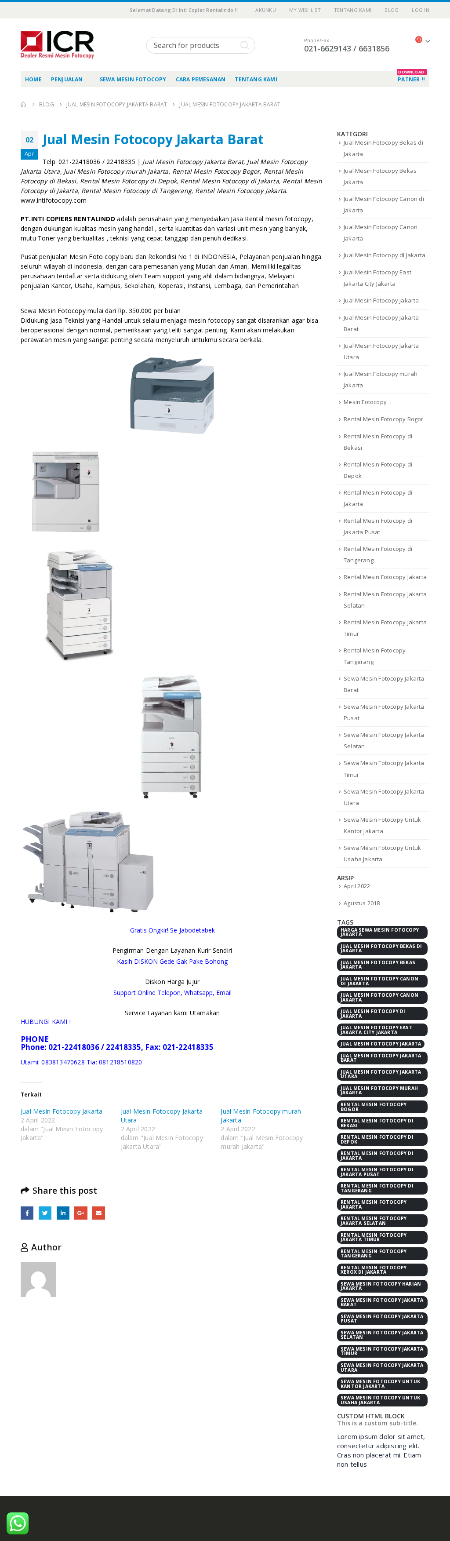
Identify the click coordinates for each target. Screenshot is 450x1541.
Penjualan (67, 79)
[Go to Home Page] (24, 104)
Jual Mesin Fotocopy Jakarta (61, 1111)
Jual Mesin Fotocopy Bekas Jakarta (378, 964)
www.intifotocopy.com (54, 200)
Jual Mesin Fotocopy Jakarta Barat (381, 1058)
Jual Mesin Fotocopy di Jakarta (384, 255)
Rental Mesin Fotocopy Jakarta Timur (373, 1237)
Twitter (45, 1212)
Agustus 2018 (362, 903)
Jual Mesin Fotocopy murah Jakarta (379, 1090)
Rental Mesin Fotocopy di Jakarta (377, 1155)
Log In (420, 10)
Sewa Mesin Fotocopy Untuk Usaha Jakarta (380, 1400)
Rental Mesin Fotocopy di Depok (377, 1139)
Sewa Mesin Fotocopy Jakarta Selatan (382, 1335)
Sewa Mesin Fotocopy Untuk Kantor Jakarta (380, 1383)
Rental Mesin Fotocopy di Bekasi (377, 1123)
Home (33, 79)
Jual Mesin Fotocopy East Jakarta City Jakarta (377, 1029)
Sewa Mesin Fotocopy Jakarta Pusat (382, 1318)
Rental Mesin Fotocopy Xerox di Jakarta (373, 1269)
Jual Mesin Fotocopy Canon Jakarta (379, 997)
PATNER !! (411, 77)
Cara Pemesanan (201, 79)
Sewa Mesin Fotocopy (133, 79)
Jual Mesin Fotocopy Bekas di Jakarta (381, 948)
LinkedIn (63, 1212)
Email (98, 1212)
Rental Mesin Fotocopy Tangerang (373, 1253)
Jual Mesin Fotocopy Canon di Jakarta (379, 981)
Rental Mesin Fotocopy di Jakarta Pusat (377, 1171)
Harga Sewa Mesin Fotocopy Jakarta (380, 932)
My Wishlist (305, 10)
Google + (80, 1212)
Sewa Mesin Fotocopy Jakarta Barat (382, 1302)
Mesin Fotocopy (365, 402)
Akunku (265, 10)
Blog (392, 10)
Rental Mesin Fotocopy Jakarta (385, 577)
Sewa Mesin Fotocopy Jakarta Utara (382, 1367)
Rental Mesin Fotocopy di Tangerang (377, 1188)
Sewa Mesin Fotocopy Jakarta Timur (382, 1351)
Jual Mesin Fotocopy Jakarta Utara (381, 1074)
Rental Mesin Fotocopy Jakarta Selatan (373, 1220)
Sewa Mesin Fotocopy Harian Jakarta (381, 1286)
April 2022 (357, 886)
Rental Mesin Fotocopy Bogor (383, 419)
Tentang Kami (352, 10)
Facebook (27, 1212)
